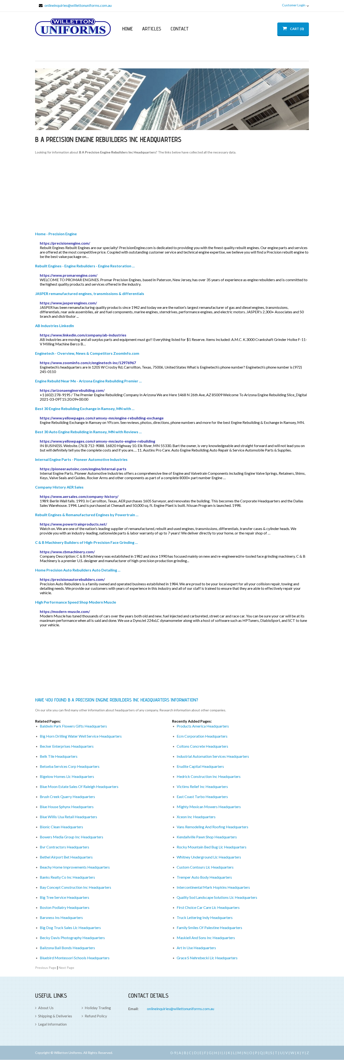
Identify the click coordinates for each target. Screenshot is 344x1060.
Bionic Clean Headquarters (61, 827)
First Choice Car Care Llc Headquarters (208, 907)
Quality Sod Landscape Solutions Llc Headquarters (217, 897)
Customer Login (293, 5)
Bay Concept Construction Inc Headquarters (75, 887)
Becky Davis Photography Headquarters (72, 937)
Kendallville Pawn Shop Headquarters (207, 837)
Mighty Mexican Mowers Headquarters (209, 806)
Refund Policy (96, 1016)
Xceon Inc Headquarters (196, 816)
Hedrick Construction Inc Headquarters (209, 776)
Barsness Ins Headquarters (61, 917)
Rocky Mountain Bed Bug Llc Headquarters (211, 847)
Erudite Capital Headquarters (200, 766)
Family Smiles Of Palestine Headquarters (209, 927)
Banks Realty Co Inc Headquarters (67, 877)
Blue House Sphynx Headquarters (67, 806)
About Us (46, 1007)
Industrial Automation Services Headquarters (213, 756)
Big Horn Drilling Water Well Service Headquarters (81, 736)
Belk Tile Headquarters (58, 756)
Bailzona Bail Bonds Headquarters (67, 947)
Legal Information (52, 1024)
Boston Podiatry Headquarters (64, 907)
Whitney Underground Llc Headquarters (209, 857)
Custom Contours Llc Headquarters (205, 867)
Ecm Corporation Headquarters (202, 736)
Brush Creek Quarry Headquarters (67, 796)
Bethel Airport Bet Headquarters (66, 857)
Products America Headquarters (203, 726)
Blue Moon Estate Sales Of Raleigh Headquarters (79, 786)
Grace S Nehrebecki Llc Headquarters (207, 957)
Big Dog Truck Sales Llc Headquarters (70, 927)
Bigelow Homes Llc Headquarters (67, 776)
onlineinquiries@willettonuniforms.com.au (78, 5)
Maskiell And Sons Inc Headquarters (206, 937)
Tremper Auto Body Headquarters (204, 877)
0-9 (173, 1052)
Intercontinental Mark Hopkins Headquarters (213, 887)
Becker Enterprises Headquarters (67, 746)
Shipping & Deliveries (55, 1016)
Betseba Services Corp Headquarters (69, 766)
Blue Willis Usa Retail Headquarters (68, 816)
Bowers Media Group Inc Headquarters (71, 837)
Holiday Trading (98, 1007)
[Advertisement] (172, 194)
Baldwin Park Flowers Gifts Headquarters (73, 726)
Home (127, 29)
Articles (151, 29)
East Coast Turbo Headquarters (202, 796)
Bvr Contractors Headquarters (64, 847)
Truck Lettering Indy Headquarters (205, 917)
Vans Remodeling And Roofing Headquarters (212, 827)
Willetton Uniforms (73, 27)
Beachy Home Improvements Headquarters (75, 867)
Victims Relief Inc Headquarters (202, 786)
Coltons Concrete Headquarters (202, 746)
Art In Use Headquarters (196, 947)
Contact (180, 29)
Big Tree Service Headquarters (64, 897)
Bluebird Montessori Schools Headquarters (75, 957)
